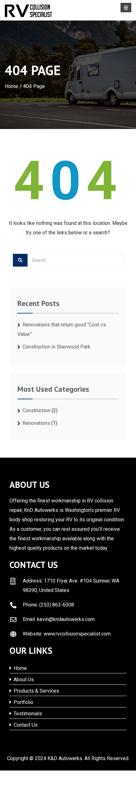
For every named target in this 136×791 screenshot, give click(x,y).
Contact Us (25, 725)
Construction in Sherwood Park (56, 347)
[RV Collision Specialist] (28, 10)
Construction (36, 410)
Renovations (36, 423)
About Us (23, 680)
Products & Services (35, 691)
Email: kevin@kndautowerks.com (59, 619)
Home (11, 86)
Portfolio (22, 702)
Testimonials (27, 714)
